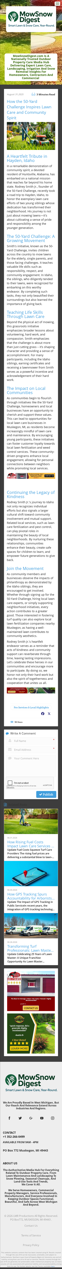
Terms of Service (31, 1235)
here (53, 1266)
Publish (47, 794)
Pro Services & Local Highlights (31, 707)
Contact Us (31, 1225)
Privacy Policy (31, 1245)
